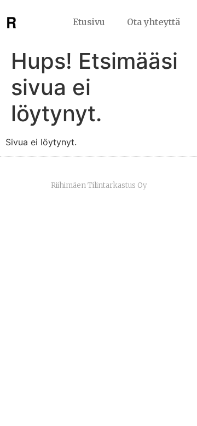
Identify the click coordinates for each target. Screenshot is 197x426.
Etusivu (89, 21)
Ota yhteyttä (153, 21)
